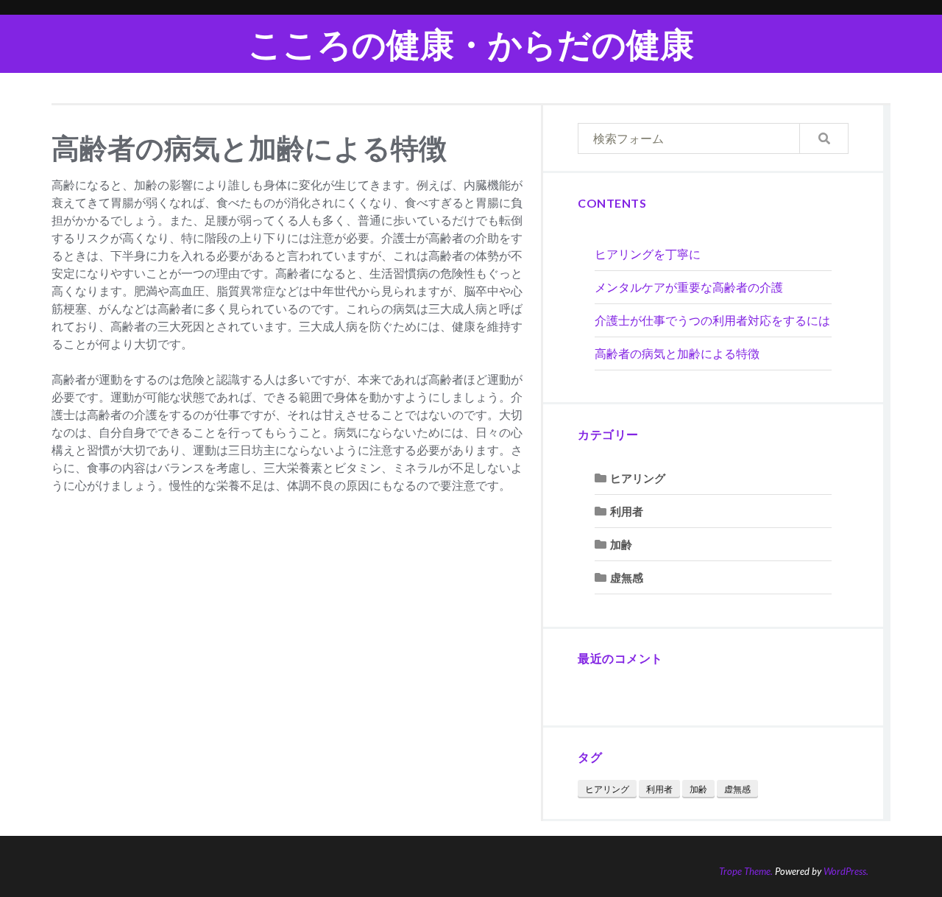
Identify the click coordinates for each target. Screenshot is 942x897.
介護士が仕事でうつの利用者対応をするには (712, 320)
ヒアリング (637, 478)
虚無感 (626, 577)
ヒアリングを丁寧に (648, 254)
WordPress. (846, 871)
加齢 (621, 544)
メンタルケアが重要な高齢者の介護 (689, 287)
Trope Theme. (746, 871)
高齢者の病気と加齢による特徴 (677, 353)
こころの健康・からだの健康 (471, 44)
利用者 (626, 511)
